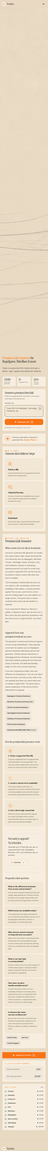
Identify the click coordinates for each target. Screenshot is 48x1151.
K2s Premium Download (16, 724)
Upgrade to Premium (23, 1055)
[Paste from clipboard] (40, 408)
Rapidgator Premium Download (18, 696)
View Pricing (12, 1037)
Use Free (17, 862)
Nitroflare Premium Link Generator (20, 702)
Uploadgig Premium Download (18, 713)
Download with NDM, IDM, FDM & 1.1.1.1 (21, 730)
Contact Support (13, 1043)
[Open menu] (43, 4)
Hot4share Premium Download (18, 719)
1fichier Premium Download (17, 707)
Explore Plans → (31, 440)
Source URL (9, 403)
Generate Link (23, 422)
